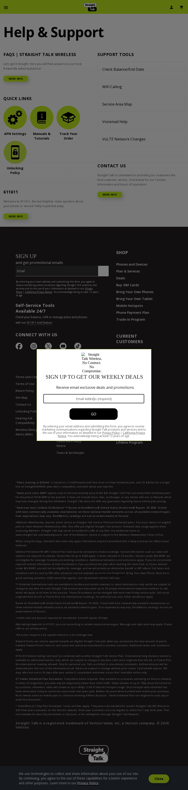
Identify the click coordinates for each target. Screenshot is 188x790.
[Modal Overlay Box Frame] (94, 395)
